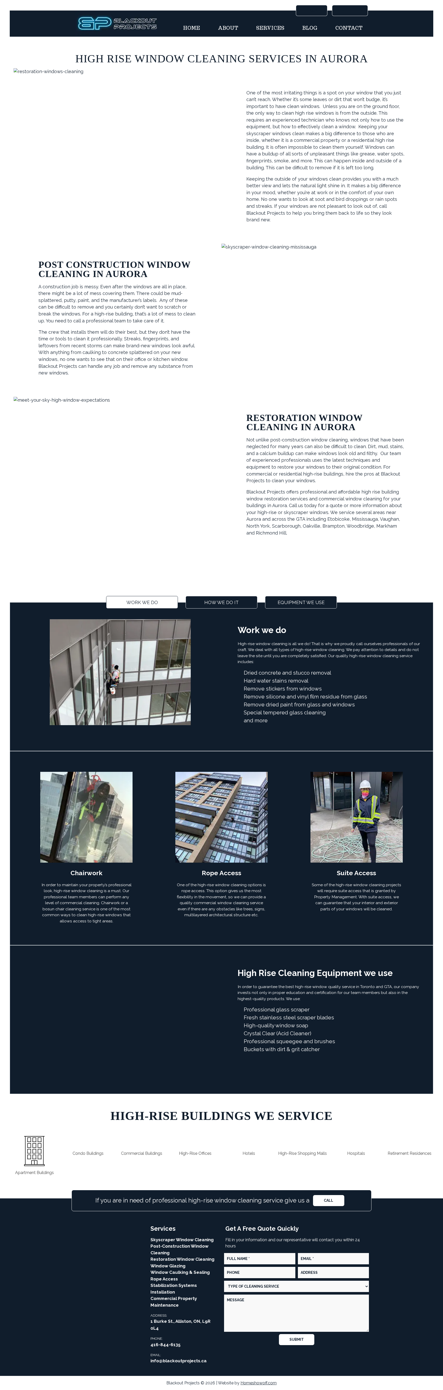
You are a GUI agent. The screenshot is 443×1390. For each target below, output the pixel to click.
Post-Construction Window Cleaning (179, 1249)
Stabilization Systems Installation (173, 1289)
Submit (296, 1339)
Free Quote (311, 10)
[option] (34, 1152)
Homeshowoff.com (258, 1383)
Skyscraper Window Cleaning (182, 1239)
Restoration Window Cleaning (182, 1259)
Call (328, 1200)
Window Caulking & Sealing (180, 1272)
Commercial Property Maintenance (173, 1302)
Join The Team (350, 10)
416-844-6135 (165, 1344)
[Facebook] (103, 1241)
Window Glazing (167, 1265)
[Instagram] (114, 1241)
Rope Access (164, 1278)
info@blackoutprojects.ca (178, 1360)
